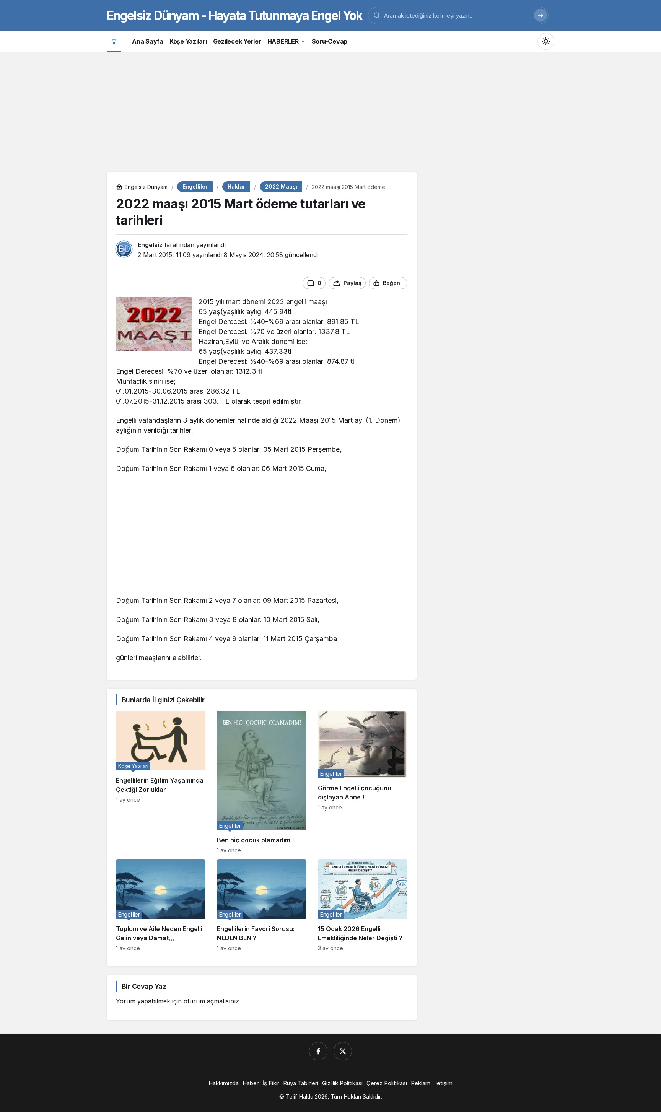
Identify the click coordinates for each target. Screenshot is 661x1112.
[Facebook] (318, 1051)
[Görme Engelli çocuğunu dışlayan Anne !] (362, 782)
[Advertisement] (330, 110)
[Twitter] (343, 1051)
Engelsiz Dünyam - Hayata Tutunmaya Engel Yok (234, 15)
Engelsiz (150, 245)
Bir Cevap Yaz (144, 986)
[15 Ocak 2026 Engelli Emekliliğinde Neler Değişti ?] (362, 905)
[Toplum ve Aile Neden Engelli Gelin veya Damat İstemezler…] (160, 905)
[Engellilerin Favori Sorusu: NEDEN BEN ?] (261, 905)
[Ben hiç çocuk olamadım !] (261, 782)
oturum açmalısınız (211, 1001)
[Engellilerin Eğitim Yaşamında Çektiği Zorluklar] (160, 782)
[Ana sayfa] (114, 41)
